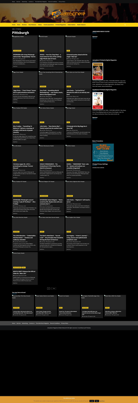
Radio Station (71, 25)
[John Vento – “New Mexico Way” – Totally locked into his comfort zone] (51, 115)
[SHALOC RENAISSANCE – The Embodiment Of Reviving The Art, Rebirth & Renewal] (51, 153)
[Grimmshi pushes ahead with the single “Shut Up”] (78, 44)
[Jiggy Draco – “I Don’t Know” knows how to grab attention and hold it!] (25, 79)
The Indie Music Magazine (41, 1)
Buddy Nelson (43, 60)
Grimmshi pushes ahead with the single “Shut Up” (77, 56)
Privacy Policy (62, 1)
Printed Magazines (61, 25)
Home (13, 25)
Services (18, 1)
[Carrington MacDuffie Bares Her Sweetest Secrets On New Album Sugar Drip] (92, 302)
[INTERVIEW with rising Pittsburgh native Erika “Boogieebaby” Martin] (25, 44)
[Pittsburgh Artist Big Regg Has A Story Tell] (78, 115)
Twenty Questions (49, 25)
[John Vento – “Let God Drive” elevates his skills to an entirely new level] (78, 79)
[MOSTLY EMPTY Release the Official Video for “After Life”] (25, 260)
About (13, 1)
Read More (15, 66)
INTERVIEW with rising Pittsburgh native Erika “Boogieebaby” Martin (24, 56)
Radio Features (81, 25)
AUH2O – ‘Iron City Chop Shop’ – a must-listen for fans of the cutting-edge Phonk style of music (51, 57)
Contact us (31, 1)
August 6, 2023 (22, 58)
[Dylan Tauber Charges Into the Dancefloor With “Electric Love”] (46, 302)
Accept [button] (91, 401)
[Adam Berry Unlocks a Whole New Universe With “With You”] (115, 302)
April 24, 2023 (50, 60)
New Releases (32, 25)
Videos (40, 25)
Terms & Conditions (52, 1)
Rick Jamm (16, 58)
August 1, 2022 (76, 58)
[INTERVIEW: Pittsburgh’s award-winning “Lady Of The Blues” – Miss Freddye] (25, 189)
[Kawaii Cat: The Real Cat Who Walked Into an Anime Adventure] (69, 302)
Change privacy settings (98, 167)
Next (54, 288)
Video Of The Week (17, 267)
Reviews (24, 25)
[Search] (125, 24)
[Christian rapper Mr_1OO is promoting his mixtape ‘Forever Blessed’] (25, 153)
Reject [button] (97, 401)
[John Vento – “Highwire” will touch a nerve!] (78, 189)
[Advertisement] (101, 48)
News (18, 25)
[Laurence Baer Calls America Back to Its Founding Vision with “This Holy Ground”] (23, 302)
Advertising (24, 1)
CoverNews (81, 327)
